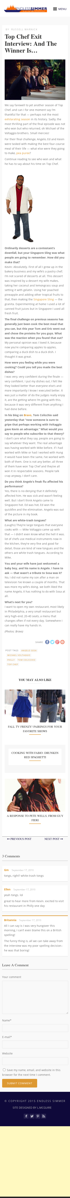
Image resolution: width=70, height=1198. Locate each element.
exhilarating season (17, 119)
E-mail (7, 1037)
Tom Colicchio (26, 659)
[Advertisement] (35, 1161)
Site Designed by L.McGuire (32, 1107)
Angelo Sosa (29, 650)
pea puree (23, 153)
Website (7, 1053)
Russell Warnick (24, 29)
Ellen (7, 889)
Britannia (10, 920)
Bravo (28, 415)
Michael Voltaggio (18, 655)
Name (6, 1020)
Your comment (11, 977)
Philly (11, 659)
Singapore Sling (43, 299)
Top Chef (12, 664)
